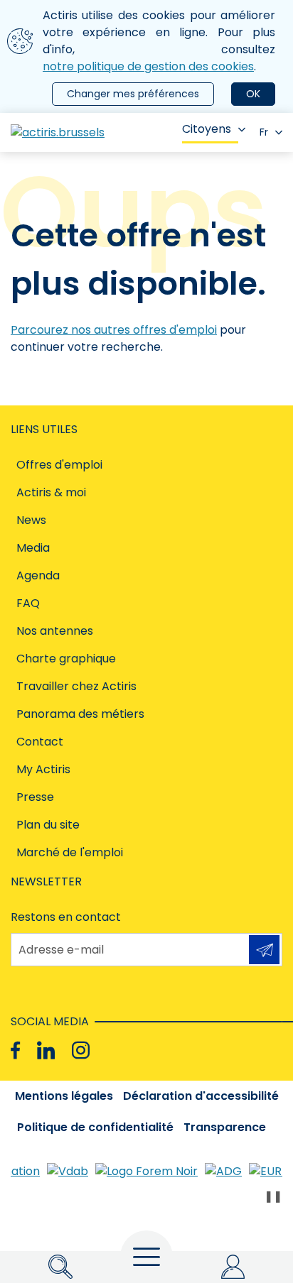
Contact (39, 741)
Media (33, 548)
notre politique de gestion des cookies (148, 66)
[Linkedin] (46, 1050)
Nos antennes (54, 631)
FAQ (28, 603)
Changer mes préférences (133, 94)
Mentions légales (64, 1096)
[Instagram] (81, 1050)
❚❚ (273, 1196)
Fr (264, 132)
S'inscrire (264, 949)
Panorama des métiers (80, 714)
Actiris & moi (51, 492)
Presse (35, 797)
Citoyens (206, 129)
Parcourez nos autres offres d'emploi (114, 330)
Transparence (224, 1127)
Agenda (38, 575)
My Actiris (43, 769)
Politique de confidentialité (95, 1127)
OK (253, 94)
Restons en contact (66, 917)
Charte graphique (66, 658)
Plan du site (48, 825)
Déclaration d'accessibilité (201, 1096)
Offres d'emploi (59, 465)
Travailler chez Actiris (76, 686)
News (31, 520)
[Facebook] (15, 1050)
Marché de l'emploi (69, 852)
